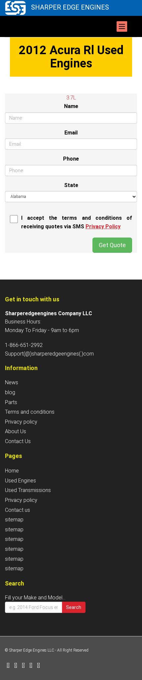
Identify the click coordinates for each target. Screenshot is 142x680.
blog (10, 392)
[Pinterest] (30, 666)
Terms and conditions (29, 412)
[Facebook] (8, 666)
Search (73, 607)
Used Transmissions (28, 490)
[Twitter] (15, 666)
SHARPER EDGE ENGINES (70, 7)
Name (71, 106)
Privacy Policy (103, 226)
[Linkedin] (23, 666)
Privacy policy (21, 422)
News (11, 382)
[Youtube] (38, 666)
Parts (11, 402)
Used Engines (20, 480)
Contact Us (18, 441)
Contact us (17, 510)
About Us (15, 431)
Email (71, 133)
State (71, 185)
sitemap (14, 519)
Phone (71, 159)
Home (12, 471)
